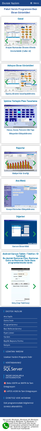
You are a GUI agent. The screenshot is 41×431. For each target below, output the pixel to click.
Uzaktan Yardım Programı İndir (18, 357)
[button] (6, 41)
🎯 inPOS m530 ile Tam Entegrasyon (20, 391)
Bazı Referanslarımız (13, 329)
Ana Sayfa (8, 316)
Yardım (7, 337)
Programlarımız (10, 324)
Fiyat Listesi (9, 333)
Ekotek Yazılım (10, 3)
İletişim (7, 345)
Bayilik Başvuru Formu (13, 341)
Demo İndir (9, 320)
